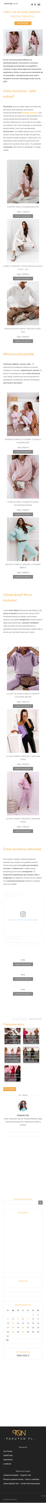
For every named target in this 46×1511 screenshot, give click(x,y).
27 (23, 1332)
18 (13, 1327)
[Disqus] (23, 1166)
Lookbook (7, 1464)
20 (23, 1327)
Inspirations (8, 1459)
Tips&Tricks (8, 1455)
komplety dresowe (29, 113)
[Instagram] (44, 1496)
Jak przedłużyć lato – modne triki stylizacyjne (21, 1483)
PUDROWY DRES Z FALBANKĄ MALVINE (23, 207)
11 (13, 1323)
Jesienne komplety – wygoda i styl (17, 1475)
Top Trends (23, 1095)
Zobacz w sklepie (23, 216)
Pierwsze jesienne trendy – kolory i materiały (21, 1479)
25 (13, 1332)
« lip (7, 1340)
